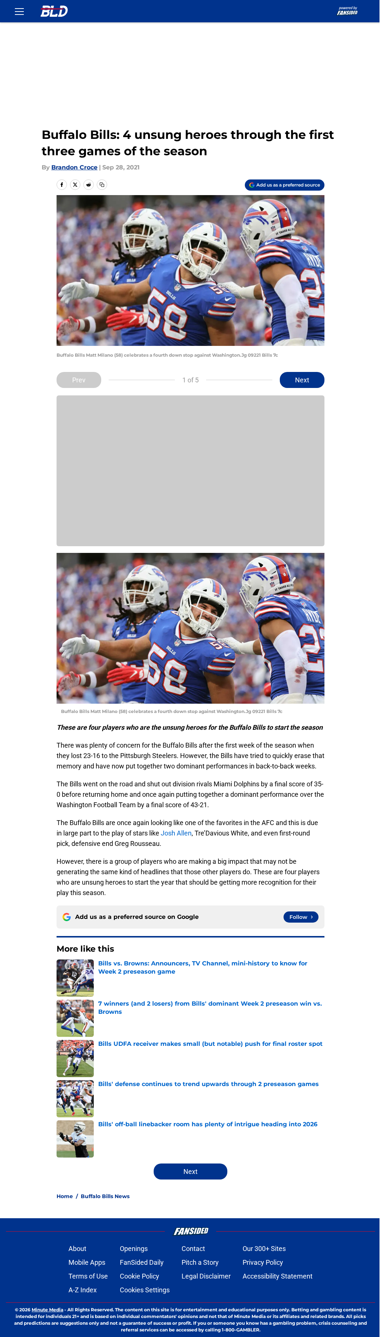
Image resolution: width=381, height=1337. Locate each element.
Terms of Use (88, 1276)
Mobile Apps (86, 1262)
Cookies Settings (145, 1290)
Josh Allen (176, 833)
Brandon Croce (74, 167)
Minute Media (47, 1309)
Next (302, 380)
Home (65, 1196)
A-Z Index (82, 1290)
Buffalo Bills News (105, 1196)
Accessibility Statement (278, 1276)
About (77, 1248)
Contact (193, 1248)
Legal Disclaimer (206, 1276)
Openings (134, 1248)
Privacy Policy (263, 1262)
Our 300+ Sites (264, 1248)
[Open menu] (19, 11)
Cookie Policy (139, 1276)
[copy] (102, 184)
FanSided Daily (142, 1262)
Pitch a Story (200, 1262)
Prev (79, 380)
